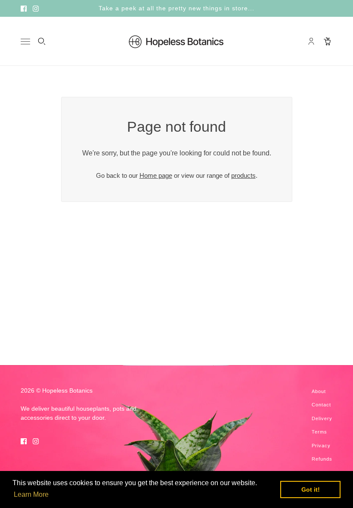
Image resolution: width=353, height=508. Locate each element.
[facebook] (23, 8)
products (243, 175)
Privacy (321, 445)
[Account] (311, 41)
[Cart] (327, 41)
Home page (155, 175)
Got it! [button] (310, 489)
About (319, 391)
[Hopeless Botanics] (176, 41)
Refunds (322, 459)
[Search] (41, 41)
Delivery (322, 418)
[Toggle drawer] (25, 41)
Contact (321, 404)
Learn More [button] (31, 494)
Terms (319, 431)
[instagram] (35, 8)
